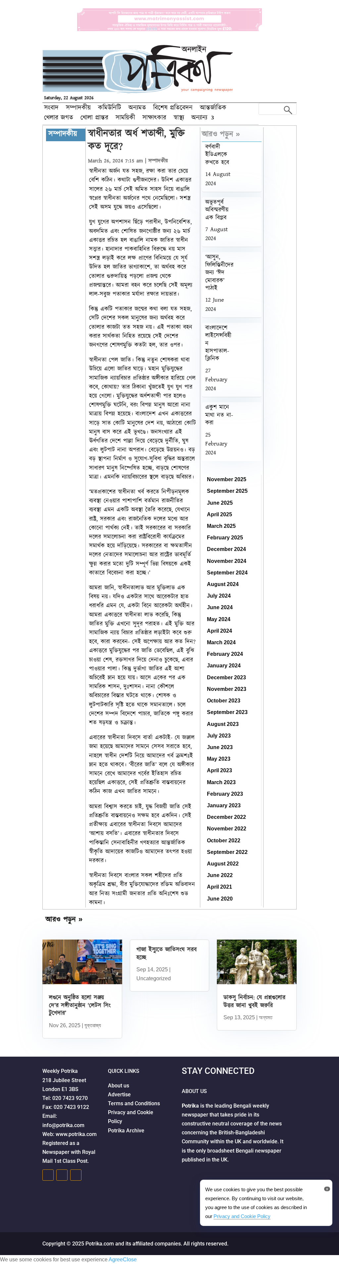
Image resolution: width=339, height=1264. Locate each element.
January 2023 (224, 805)
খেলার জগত (58, 118)
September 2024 (227, 572)
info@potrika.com (63, 1125)
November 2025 (226, 479)
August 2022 (223, 863)
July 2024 (219, 596)
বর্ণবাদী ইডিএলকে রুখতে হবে (217, 155)
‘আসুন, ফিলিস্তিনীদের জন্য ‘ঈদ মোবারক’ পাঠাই (219, 273)
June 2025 (220, 503)
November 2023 (226, 689)
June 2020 (220, 899)
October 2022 (223, 840)
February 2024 (225, 654)
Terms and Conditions (135, 1103)
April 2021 (219, 887)
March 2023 (221, 782)
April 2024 (219, 631)
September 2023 (227, 712)
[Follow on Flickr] (75, 1175)
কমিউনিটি (109, 108)
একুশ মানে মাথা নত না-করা (219, 415)
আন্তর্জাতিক (213, 108)
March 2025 (221, 526)
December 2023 (226, 677)
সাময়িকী (125, 118)
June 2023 (220, 747)
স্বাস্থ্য (178, 118)
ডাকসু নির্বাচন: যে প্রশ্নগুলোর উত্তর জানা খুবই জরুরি (254, 1001)
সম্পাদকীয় (78, 108)
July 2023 (219, 735)
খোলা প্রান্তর (94, 118)
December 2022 (226, 817)
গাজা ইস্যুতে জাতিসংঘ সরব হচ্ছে (166, 954)
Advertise (120, 1094)
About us (120, 1085)
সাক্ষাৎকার (154, 118)
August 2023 (223, 724)
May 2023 (218, 759)
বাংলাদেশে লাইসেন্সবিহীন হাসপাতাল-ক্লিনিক (218, 343)
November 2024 (226, 561)
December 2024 (226, 549)
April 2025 (219, 514)
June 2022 (220, 875)
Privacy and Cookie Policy (242, 1216)
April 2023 (219, 770)
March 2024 (221, 642)
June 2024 (220, 607)
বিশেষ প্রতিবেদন (173, 108)
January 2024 (224, 665)
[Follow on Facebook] (48, 1175)
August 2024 (223, 584)
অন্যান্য (199, 118)
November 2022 (226, 828)
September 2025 (227, 491)
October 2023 (223, 700)
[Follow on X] (62, 1175)
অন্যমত (137, 108)
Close (130, 1259)
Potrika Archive (126, 1130)
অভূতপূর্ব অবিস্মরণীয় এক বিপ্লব (216, 210)
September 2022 (227, 852)
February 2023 (225, 794)
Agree (116, 1259)
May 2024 (218, 619)
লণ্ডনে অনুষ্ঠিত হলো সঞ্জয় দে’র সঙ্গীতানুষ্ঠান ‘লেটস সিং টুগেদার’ (80, 1005)
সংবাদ (51, 108)
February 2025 (225, 537)
